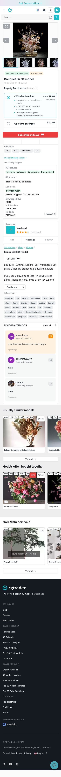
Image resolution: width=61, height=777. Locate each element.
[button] (50, 17)
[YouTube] (10, 764)
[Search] (56, 17)
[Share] (49, 141)
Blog (5, 609)
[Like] (12, 141)
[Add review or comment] (55, 325)
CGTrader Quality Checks (14, 158)
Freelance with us (11, 680)
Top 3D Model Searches (14, 685)
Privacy (27, 753)
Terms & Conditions (12, 753)
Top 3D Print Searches (13, 691)
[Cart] (44, 10)
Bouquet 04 (53, 506)
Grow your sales (10, 669)
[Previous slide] (6, 40)
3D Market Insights (11, 675)
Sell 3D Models (10, 664)
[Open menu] (4, 10)
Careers (6, 615)
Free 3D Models (10, 647)
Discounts (7, 658)
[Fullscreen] (6, 26)
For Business (9, 631)
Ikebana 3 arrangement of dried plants (19, 450)
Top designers (9, 701)
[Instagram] (17, 764)
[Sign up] (57, 10)
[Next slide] (55, 40)
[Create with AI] (37, 10)
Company (7, 604)
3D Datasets (8, 637)
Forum (6, 712)
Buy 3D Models (9, 626)
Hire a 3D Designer (11, 642)
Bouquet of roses (11, 506)
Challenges (8, 707)
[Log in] (50, 10)
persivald (21, 228)
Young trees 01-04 (11, 562)
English (39, 753)
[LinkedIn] (4, 764)
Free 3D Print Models (13, 653)
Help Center (8, 620)
